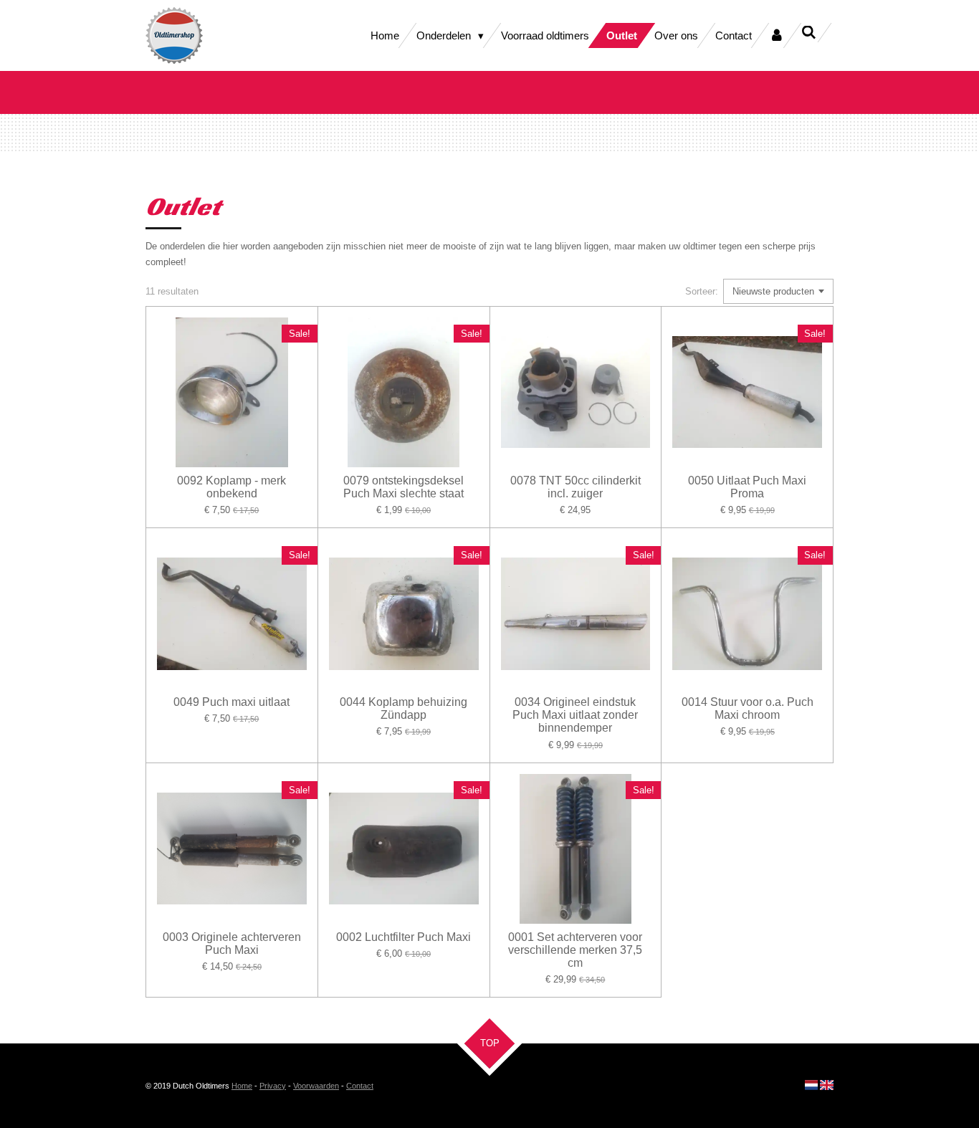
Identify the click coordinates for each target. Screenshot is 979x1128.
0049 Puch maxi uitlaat (231, 702)
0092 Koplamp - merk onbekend (231, 487)
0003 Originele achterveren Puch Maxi (232, 943)
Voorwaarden (316, 1085)
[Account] (776, 35)
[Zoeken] (809, 32)
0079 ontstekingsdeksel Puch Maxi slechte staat (403, 487)
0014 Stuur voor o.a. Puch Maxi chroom (747, 708)
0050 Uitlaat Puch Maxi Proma (747, 487)
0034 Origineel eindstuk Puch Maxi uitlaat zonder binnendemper (575, 715)
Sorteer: (701, 291)
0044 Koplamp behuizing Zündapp (403, 708)
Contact (359, 1085)
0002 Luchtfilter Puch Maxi (403, 937)
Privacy (272, 1085)
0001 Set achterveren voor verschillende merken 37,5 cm (575, 950)
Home (241, 1085)
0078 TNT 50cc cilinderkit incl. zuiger (575, 487)
